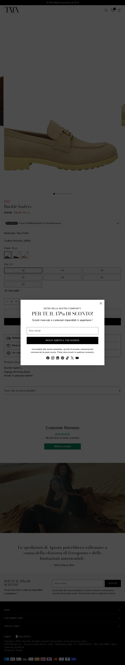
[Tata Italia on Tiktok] (67, 358)
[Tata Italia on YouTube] (77, 358)
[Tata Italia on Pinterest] (62, 358)
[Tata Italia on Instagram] (53, 358)
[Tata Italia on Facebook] (48, 358)
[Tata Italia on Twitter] (72, 358)
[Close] (100, 303)
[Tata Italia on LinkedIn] (57, 358)
